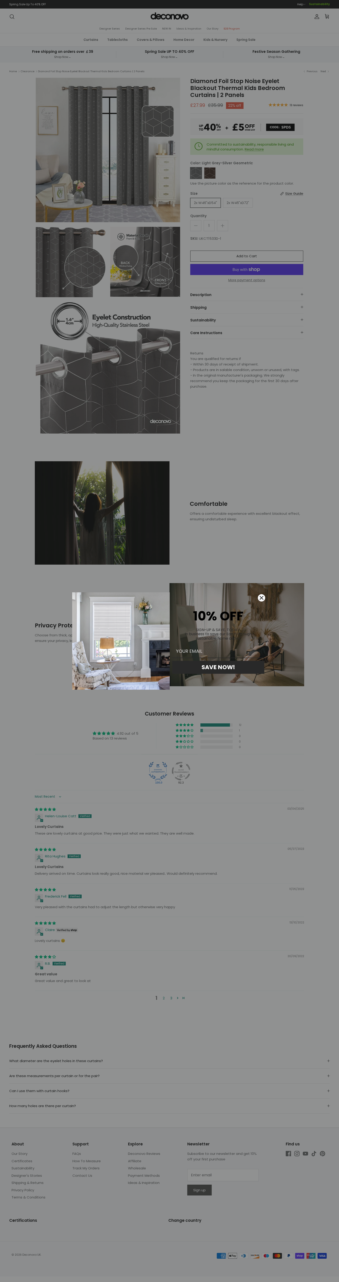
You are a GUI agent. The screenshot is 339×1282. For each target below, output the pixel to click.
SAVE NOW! (218, 667)
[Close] (261, 597)
